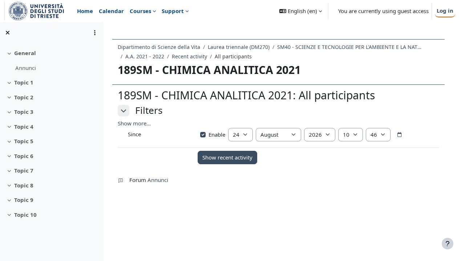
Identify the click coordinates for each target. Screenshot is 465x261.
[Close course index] (7, 32)
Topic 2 (23, 97)
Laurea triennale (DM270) (239, 47)
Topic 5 (23, 141)
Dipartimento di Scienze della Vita (159, 47)
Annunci (25, 67)
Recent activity (189, 56)
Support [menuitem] (173, 10)
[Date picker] (399, 134)
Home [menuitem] (85, 10)
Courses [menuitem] (140, 10)
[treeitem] (51, 60)
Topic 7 (23, 170)
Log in (445, 10)
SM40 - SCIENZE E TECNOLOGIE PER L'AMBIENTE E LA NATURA (349, 47)
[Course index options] (95, 32)
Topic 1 (23, 82)
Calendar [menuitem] (111, 10)
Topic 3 (23, 111)
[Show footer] (447, 243)
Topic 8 (23, 185)
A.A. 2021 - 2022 (144, 56)
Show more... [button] (134, 123)
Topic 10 (25, 214)
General (25, 53)
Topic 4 (23, 126)
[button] (301, 11)
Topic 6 (23, 156)
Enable (217, 134)
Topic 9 (23, 199)
